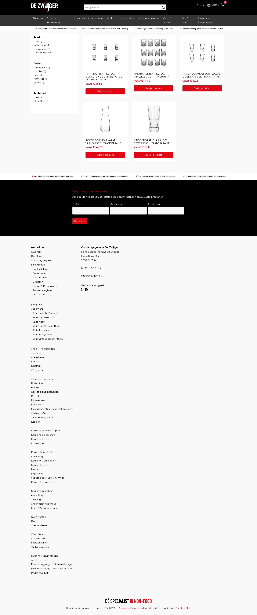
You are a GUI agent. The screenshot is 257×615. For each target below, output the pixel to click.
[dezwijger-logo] (44, 6)
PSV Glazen (39, 294)
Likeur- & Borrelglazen (45, 286)
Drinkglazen (38, 264)
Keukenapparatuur (42, 490)
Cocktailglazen (41, 269)
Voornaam (116, 204)
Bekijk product (105, 91)
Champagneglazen (42, 260)
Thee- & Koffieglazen (43, 348)
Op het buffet (39, 413)
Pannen (35, 469)
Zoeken (163, 7)
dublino (39, 71)
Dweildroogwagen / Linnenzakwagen (52, 564)
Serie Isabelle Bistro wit (46, 313)
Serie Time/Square (43, 334)
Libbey (38, 41)
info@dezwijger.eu (91, 275)
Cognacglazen (41, 273)
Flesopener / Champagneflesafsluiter (52, 409)
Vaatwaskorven (39, 542)
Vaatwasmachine (40, 547)
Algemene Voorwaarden (133, 608)
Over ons (201, 5)
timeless (39, 78)
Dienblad (36, 396)
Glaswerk (36, 251)
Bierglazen (37, 256)
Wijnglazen (37, 370)
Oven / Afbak (38, 516)
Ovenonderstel (39, 525)
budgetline (41, 67)
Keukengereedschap (43, 434)
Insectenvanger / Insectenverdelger (51, 568)
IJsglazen (38, 281)
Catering (36, 499)
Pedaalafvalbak (39, 572)
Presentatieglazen (43, 290)
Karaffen (36, 365)
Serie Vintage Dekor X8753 (48, 338)
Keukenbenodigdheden (44, 452)
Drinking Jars (40, 277)
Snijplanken (37, 473)
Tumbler (36, 353)
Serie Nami (39, 321)
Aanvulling (37, 456)
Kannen (35, 361)
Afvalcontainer (39, 560)
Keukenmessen (40, 439)
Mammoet (41, 45)
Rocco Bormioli (43, 52)
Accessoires (37, 443)
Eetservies (37, 404)
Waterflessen (38, 357)
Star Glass (40, 101)
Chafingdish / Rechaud (44, 503)
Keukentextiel (39, 465)
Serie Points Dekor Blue (46, 325)
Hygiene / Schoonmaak (44, 555)
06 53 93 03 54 (92, 268)
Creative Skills (183, 608)
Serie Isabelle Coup (44, 317)
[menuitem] (38, 20)
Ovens (34, 521)
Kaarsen (35, 421)
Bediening (37, 383)
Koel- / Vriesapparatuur (44, 508)
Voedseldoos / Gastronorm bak (48, 477)
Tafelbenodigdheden (43, 417)
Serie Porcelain (41, 330)
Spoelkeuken (38, 538)
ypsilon (38, 82)
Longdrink (37, 304)
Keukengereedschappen (45, 430)
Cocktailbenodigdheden (45, 391)
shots (37, 75)
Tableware (37, 308)
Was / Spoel (37, 534)
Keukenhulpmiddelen (43, 460)
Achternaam (155, 204)
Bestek (35, 387)
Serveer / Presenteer (43, 379)
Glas (37, 97)
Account (215, 5)
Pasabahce (41, 49)
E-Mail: (77, 204)
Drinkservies (38, 400)
